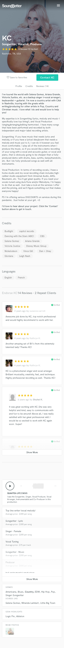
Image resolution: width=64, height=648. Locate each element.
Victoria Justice (12, 246)
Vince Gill (28, 251)
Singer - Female (13, 531)
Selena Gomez (12, 241)
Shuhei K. (38, 399)
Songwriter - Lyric (14, 521)
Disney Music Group (36, 246)
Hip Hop (45, 591)
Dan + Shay (45, 251)
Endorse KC (10, 293)
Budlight (9, 231)
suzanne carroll (37, 311)
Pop (53, 591)
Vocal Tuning (12, 541)
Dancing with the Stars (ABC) (19, 236)
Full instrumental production (20, 572)
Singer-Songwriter (15, 595)
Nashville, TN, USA (11, 53)
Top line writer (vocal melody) (20, 510)
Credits (29, 86)
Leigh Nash (24, 256)
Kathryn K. (35, 338)
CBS (42, 236)
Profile (18, 86)
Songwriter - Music (15, 552)
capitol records (26, 231)
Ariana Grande (32, 241)
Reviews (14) (42, 86)
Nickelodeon (11, 251)
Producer (10, 562)
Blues (20, 591)
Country (29, 591)
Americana (11, 591)
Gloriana (9, 256)
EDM (37, 591)
